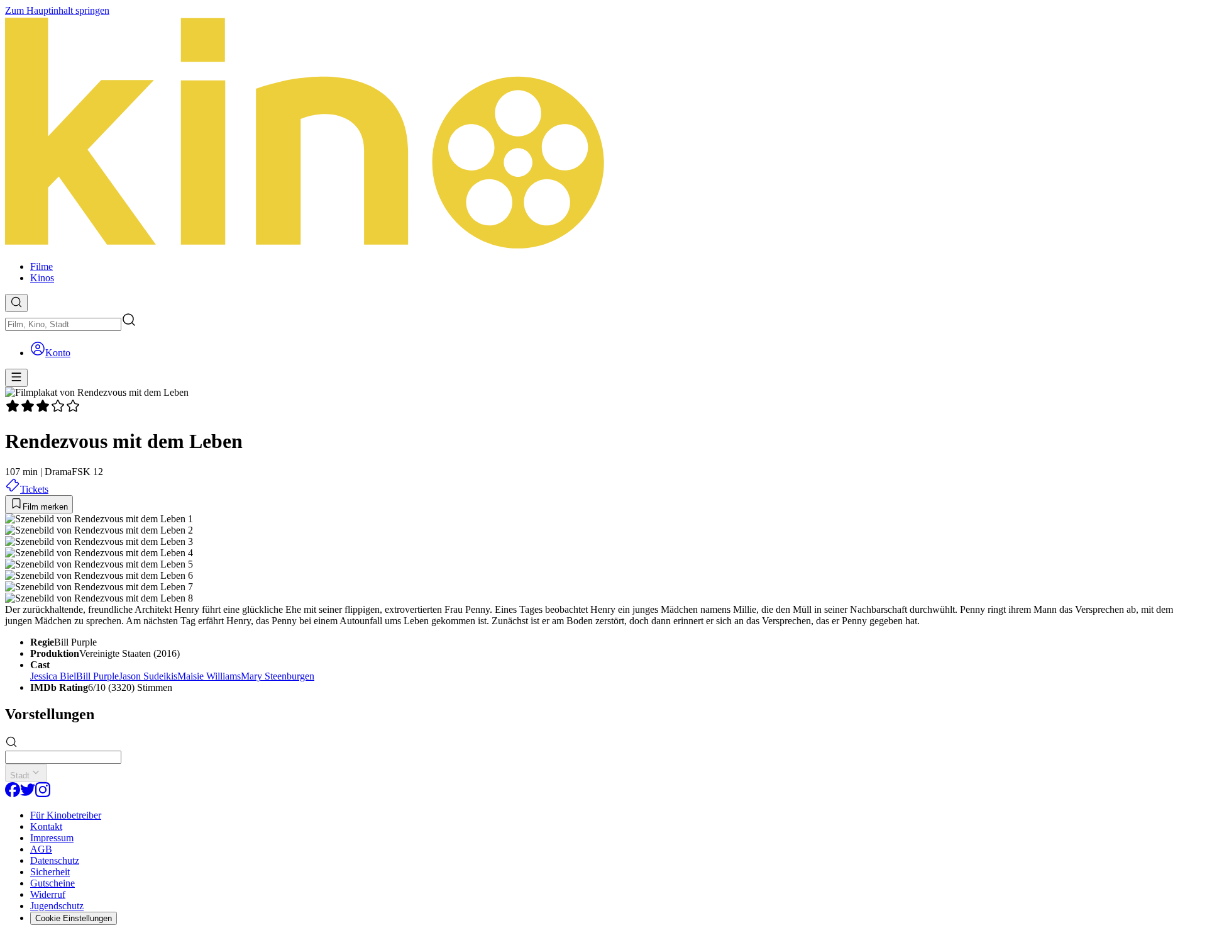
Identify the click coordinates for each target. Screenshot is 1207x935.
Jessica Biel (53, 676)
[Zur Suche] (16, 303)
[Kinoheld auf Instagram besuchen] (42, 793)
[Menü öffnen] (16, 378)
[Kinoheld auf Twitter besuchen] (27, 793)
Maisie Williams (209, 676)
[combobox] (63, 324)
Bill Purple (97, 676)
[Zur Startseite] (603, 133)
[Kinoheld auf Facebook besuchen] (12, 793)
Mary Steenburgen (277, 676)
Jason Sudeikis (148, 676)
